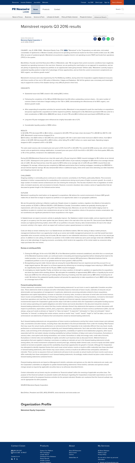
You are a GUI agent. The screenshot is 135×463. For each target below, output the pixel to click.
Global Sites (73, 458)
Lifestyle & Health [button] (53, 17)
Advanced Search (100, 17)
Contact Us (14, 457)
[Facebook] (14, 459)
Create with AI (44, 455)
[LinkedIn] (12, 459)
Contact (57, 9)
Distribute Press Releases (48, 457)
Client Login (98, 2)
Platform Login (102, 453)
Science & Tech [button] (39, 17)
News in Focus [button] (17, 17)
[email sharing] (112, 39)
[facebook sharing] (95, 39)
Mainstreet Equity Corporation (33, 410)
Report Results (44, 458)
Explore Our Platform (46, 451)
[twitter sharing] (99, 39)
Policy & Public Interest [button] (69, 17)
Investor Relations (26, 2)
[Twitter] (17, 459)
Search (118, 9)
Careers (71, 455)
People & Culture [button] (86, 17)
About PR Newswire (75, 451)
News (35, 9)
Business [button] (28, 17)
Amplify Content (45, 460)
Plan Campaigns (45, 453)
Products (46, 9)
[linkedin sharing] (103, 39)
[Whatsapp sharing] (108, 39)
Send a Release (117, 2)
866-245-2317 (17, 451)
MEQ (66, 50)
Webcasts (45, 2)
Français (83, 2)
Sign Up (106, 2)
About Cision (73, 453)
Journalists (37, 2)
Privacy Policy (102, 455)
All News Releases (103, 451)
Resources (15, 2)
